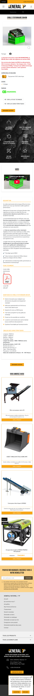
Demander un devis (8, 110)
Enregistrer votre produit (11, 622)
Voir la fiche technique (14, 99)
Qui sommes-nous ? (9, 601)
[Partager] (10, 53)
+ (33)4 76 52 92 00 (28, 1)
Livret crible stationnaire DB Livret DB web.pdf (6, 278)
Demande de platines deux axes (12, 625)
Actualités (7, 604)
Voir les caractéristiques (15, 103)
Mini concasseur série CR (17, 410)
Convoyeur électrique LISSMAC (17, 503)
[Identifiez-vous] (31, 6)
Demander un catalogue (10, 617)
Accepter (16, 692)
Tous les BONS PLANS (10, 640)
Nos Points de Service (10, 606)
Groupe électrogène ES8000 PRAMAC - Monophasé (17, 550)
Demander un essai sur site (11, 620)
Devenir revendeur (9, 612)
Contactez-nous (17, 672)
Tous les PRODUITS (9, 635)
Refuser (25, 692)
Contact (3, 1)
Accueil (6, 599)
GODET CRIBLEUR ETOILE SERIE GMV (17, 456)
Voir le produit (17, 419)
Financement (7, 609)
